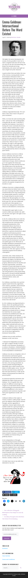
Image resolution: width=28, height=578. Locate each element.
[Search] (21, 567)
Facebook (5, 548)
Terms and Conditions (8, 559)
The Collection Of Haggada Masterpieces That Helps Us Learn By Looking (12, 512)
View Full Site (6, 556)
